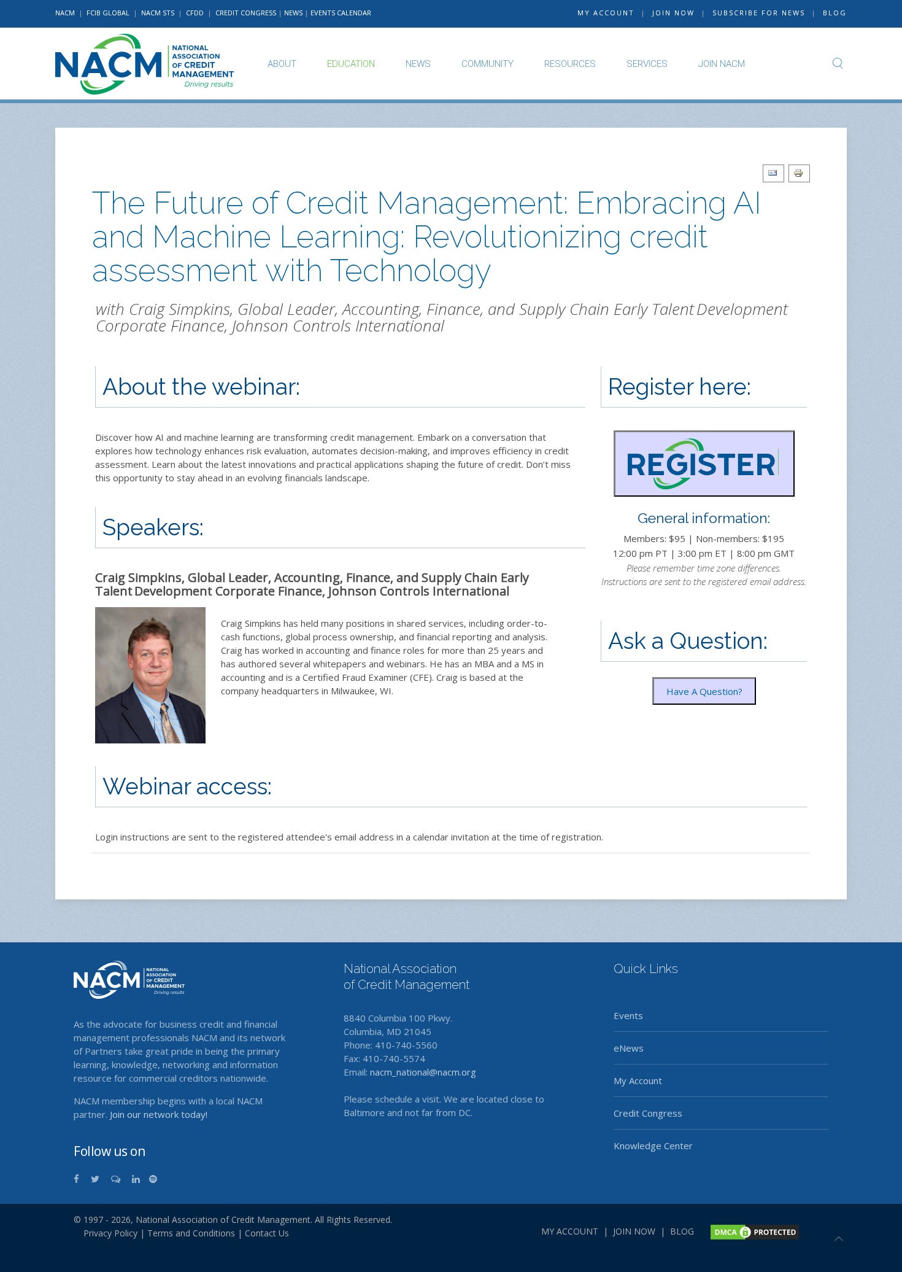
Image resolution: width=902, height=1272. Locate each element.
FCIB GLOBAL (108, 12)
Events (628, 1015)
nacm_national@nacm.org (423, 1072)
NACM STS (158, 12)
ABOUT (282, 63)
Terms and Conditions (191, 1233)
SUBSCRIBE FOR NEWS (758, 12)
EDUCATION (351, 63)
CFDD (195, 12)
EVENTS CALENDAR (340, 12)
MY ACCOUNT (605, 12)
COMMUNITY (487, 63)
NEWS (293, 12)
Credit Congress (648, 1113)
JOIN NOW (673, 12)
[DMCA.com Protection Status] (753, 1230)
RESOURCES (570, 63)
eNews (629, 1048)
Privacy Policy (105, 1233)
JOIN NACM (721, 63)
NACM (65, 12)
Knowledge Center (653, 1145)
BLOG (835, 12)
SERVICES (647, 63)
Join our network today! (158, 1114)
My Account (638, 1080)
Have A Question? (704, 691)
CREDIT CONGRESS (245, 12)
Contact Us (267, 1233)
